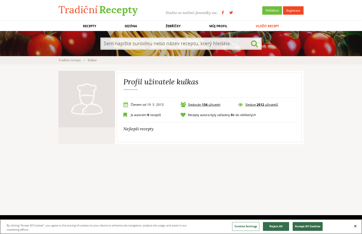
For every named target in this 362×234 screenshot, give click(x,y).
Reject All (276, 226)
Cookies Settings (245, 226)
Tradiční (98, 9)
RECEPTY (89, 26)
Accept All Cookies (307, 226)
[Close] (355, 226)
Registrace (293, 10)
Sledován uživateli (204, 104)
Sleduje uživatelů (261, 104)
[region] (181, 226)
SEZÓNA (131, 26)
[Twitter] (231, 13)
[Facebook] (223, 13)
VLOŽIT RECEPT (267, 26)
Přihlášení (272, 10)
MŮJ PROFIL (218, 26)
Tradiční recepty (70, 60)
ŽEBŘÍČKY (173, 26)
